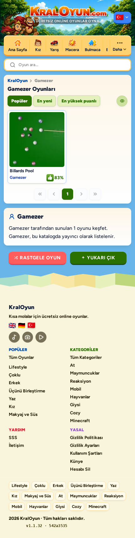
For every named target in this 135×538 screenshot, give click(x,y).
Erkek (14, 382)
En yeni (44, 101)
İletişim (16, 445)
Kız (12, 406)
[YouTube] (40, 337)
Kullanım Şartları (86, 453)
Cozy (75, 413)
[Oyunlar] (122, 18)
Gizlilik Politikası (86, 437)
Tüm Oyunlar (21, 357)
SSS (13, 437)
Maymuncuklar (85, 373)
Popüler (19, 101)
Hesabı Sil (80, 469)
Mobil (75, 389)
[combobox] (72, 64)
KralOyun (18, 81)
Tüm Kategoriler (86, 357)
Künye (76, 461)
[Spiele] (21, 325)
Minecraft (80, 420)
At (72, 365)
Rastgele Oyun (40, 258)
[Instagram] (27, 337)
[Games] (12, 325)
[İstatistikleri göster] (121, 101)
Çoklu (14, 375)
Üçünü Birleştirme (27, 391)
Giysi (75, 404)
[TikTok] (14, 337)
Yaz (12, 398)
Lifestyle (18, 367)
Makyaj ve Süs (23, 414)
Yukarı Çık (101, 258)
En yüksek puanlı (79, 101)
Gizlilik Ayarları (85, 445)
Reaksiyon (80, 381)
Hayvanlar (80, 397)
